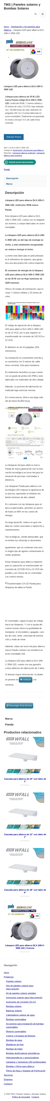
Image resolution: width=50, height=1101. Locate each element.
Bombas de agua (14, 1040)
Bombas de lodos (14, 1049)
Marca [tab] (9, 184)
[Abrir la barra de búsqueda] (35, 14)
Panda (7, 169)
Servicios (8, 1075)
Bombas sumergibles (16, 1019)
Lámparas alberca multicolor (23, 153)
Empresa (8, 1079)
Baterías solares (14, 1011)
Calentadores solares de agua (20, 1015)
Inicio (6, 27)
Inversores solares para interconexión (24, 997)
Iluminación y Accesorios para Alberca (28, 150)
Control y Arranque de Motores (20, 1036)
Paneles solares (13, 981)
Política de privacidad (21, 1097)
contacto (27, 679)
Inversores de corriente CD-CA (21, 1002)
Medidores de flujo (15, 1044)
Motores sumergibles (16, 1031)
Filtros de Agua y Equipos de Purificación (25, 1071)
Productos (9, 977)
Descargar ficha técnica (20, 705)
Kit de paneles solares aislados (21, 993)
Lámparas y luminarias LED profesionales (26, 1062)
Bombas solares (14, 1006)
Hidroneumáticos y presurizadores (22, 1057)
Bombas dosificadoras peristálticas (23, 1053)
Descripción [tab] (12, 178)
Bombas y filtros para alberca (20, 1066)
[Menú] (42, 14)
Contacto (8, 1084)
